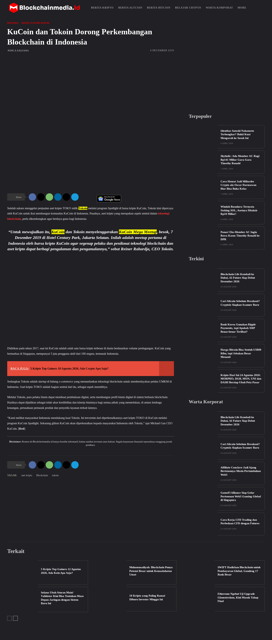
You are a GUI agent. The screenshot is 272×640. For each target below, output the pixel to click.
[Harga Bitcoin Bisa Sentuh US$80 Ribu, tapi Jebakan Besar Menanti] (203, 355)
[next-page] (15, 618)
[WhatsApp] (49, 197)
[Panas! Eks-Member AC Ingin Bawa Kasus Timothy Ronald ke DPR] (203, 238)
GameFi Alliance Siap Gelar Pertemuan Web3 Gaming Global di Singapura (241, 496)
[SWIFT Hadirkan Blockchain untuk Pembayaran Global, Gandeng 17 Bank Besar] (199, 572)
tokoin (55, 475)
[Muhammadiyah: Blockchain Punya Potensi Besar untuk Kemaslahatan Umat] (110, 572)
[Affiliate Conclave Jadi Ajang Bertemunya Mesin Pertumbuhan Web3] (203, 473)
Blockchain (42, 475)
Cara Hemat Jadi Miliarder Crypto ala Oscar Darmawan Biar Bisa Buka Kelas (238, 185)
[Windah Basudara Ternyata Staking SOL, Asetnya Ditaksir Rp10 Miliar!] (203, 212)
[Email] (66, 197)
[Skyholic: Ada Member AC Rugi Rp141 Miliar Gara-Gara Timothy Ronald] (203, 161)
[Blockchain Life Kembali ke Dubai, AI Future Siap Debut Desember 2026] (203, 280)
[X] (41, 197)
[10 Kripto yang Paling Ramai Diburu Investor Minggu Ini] (110, 599)
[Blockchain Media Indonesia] (44, 8)
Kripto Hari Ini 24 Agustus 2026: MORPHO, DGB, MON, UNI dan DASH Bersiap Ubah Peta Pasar (241, 379)
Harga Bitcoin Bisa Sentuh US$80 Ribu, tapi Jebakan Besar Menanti (241, 353)
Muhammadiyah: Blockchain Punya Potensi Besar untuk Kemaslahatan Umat (151, 571)
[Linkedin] (58, 197)
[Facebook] (32, 197)
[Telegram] (75, 197)
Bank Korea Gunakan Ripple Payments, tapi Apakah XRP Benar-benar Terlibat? (238, 328)
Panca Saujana (18, 50)
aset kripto (26, 475)
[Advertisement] (136, 82)
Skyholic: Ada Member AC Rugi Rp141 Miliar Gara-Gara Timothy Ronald (240, 160)
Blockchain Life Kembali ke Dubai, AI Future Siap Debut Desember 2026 (238, 278)
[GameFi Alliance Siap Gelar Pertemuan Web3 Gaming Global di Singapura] (203, 498)
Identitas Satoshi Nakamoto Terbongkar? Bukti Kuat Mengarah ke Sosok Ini (237, 134)
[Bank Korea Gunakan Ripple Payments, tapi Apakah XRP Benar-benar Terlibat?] (203, 330)
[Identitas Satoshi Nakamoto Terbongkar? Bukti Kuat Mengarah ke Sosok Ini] (203, 136)
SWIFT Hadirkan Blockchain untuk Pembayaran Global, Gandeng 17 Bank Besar (239, 571)
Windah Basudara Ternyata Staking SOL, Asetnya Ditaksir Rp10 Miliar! (239, 210)
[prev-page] (9, 618)
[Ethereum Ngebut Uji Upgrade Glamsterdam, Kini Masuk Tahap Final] (199, 599)
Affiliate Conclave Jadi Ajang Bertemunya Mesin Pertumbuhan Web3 (241, 471)
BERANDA (13, 23)
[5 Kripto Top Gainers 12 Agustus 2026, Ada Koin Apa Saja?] (22, 572)
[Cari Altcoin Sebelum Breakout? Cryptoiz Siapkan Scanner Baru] (203, 305)
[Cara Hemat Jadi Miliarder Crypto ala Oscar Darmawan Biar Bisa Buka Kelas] (203, 187)
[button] (260, 7)
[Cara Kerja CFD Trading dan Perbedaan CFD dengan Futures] (203, 524)
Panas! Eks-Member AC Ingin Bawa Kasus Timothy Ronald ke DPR (240, 236)
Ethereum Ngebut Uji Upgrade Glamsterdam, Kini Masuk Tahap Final (238, 597)
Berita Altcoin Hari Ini (35, 23)
